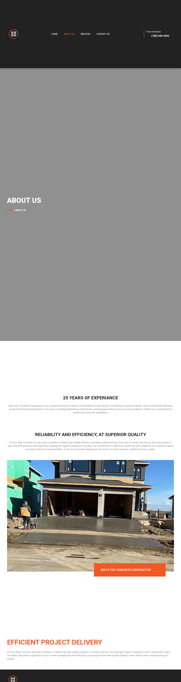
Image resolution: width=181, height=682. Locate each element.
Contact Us (103, 34)
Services (85, 34)
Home (54, 34)
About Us (69, 34)
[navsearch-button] (129, 34)
